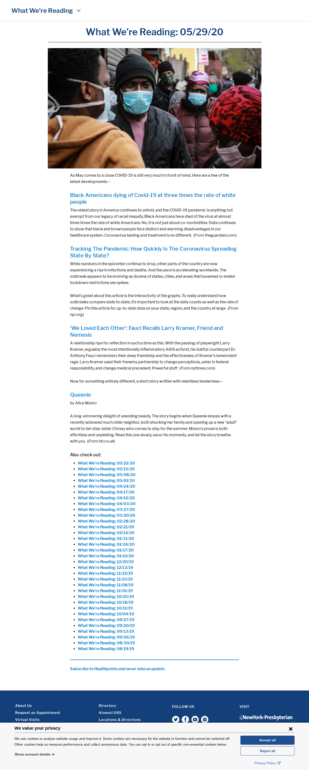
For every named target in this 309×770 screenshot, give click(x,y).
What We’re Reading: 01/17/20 (106, 550)
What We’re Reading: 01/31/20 (106, 538)
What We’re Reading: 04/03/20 (106, 503)
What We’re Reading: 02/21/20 (106, 527)
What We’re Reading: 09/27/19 (106, 619)
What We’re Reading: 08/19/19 (106, 649)
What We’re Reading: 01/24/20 (106, 544)
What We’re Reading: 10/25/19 (106, 596)
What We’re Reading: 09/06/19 (106, 637)
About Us (23, 706)
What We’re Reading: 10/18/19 (105, 602)
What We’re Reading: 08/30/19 (106, 643)
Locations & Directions (120, 720)
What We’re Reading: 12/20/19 (106, 561)
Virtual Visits (27, 720)
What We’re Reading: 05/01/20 (106, 480)
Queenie (80, 395)
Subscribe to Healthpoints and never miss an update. (117, 669)
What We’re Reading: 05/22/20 (106, 463)
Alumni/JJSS (110, 713)
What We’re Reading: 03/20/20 (106, 515)
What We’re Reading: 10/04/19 (106, 614)
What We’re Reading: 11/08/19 (105, 585)
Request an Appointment (37, 713)
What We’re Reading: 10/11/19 (105, 608)
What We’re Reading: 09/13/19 (106, 631)
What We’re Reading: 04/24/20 (106, 486)
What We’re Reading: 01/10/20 (106, 556)
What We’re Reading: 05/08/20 (106, 474)
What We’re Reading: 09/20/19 (106, 625)
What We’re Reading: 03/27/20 (106, 509)
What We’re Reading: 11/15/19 (105, 579)
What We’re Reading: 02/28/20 (106, 521)
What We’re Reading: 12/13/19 (105, 567)
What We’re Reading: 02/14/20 (106, 532)
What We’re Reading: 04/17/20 (106, 492)
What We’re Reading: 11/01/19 (105, 590)
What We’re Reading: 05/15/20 (106, 469)
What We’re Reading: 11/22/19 (105, 573)
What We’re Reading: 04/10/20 (106, 498)
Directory (107, 706)
